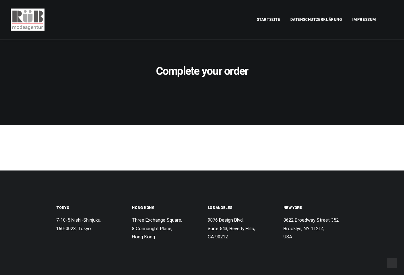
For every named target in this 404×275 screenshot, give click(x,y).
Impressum (364, 19)
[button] (390, 19)
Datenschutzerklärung (316, 19)
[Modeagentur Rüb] (28, 20)
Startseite (268, 19)
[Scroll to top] (392, 263)
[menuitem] (268, 19)
